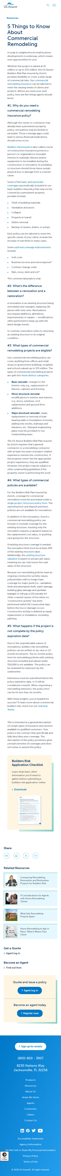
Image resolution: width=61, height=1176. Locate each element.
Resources (12, 18)
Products (30, 1080)
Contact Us (30, 1120)
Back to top (30, 1171)
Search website (48, 5)
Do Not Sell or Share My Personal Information (31, 1150)
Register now (31, 1013)
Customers (30, 1108)
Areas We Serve (30, 1097)
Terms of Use (30, 1161)
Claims (30, 1114)
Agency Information (30, 1144)
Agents (30, 1103)
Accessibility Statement (30, 1138)
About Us (30, 1091)
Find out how (13, 967)
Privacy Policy (30, 1156)
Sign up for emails (31, 1046)
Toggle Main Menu (54, 5)
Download (20, 789)
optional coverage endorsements (32, 247)
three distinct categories (35, 375)
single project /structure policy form (27, 503)
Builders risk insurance (19, 147)
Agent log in (13, 953)
